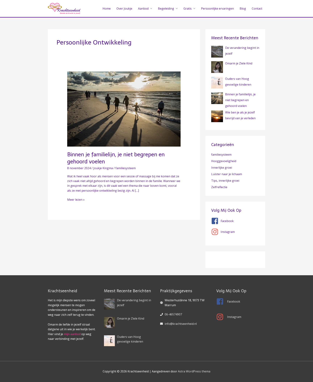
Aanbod (143, 8)
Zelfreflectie (219, 187)
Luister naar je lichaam (226, 174)
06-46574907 (173, 314)
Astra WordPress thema (194, 371)
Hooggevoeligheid (223, 161)
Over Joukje (124, 8)
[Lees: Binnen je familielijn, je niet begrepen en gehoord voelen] (124, 109)
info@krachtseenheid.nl (181, 324)
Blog (243, 8)
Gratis (187, 8)
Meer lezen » (76, 199)
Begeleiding (166, 8)
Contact (257, 8)
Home (107, 8)
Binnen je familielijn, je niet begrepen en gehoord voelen (116, 158)
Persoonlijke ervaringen (217, 8)
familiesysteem (125, 168)
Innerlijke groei (221, 168)
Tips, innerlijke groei (225, 181)
